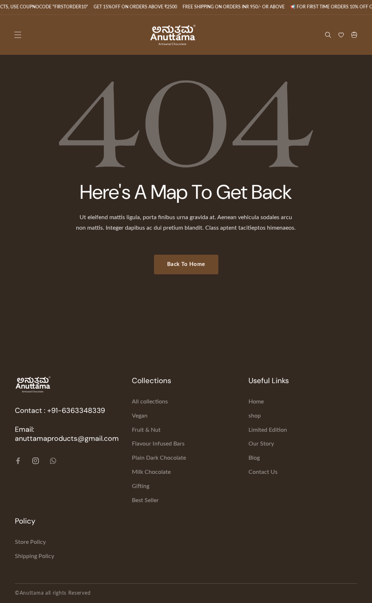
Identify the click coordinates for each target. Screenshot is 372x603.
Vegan (139, 416)
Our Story (261, 444)
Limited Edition (267, 430)
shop (254, 416)
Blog (254, 458)
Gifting (140, 486)
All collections (150, 402)
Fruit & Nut (146, 430)
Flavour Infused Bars (158, 444)
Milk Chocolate (151, 472)
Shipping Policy (34, 556)
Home (256, 402)
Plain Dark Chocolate (159, 458)
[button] (18, 35)
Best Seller (145, 500)
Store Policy (30, 542)
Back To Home (186, 264)
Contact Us (263, 472)
